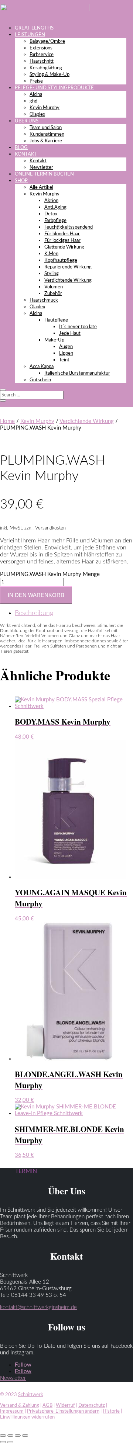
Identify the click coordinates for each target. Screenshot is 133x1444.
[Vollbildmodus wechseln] (10, 1435)
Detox (50, 214)
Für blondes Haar (62, 234)
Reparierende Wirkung (68, 267)
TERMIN (26, 1171)
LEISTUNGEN (30, 34)
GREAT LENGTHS (34, 28)
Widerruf (65, 1405)
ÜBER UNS (26, 121)
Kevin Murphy (44, 107)
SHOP (21, 180)
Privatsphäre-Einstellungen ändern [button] (63, 1411)
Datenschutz (91, 1405)
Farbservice (42, 54)
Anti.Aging (55, 207)
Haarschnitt (42, 61)
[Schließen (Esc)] (25, 1435)
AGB (47, 1405)
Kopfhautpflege (60, 260)
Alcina (36, 94)
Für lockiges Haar (62, 240)
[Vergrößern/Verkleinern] (3, 1435)
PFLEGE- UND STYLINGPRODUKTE (54, 88)
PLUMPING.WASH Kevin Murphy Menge (50, 574)
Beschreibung (34, 613)
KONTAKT (26, 154)
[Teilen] (18, 1435)
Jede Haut (70, 333)
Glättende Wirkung (64, 247)
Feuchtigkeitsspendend (68, 227)
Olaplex (37, 114)
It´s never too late (78, 326)
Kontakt (38, 161)
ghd (33, 101)
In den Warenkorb (36, 595)
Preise (36, 81)
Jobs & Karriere (46, 141)
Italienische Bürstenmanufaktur (77, 373)
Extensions (41, 48)
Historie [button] (111, 1411)
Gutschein (40, 380)
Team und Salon (46, 127)
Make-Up (54, 340)
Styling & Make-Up (49, 74)
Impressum (12, 1411)
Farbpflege (55, 220)
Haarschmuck (44, 300)
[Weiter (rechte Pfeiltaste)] (10, 1442)
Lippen (66, 353)
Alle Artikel (41, 187)
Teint (64, 360)
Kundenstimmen (47, 134)
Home (7, 421)
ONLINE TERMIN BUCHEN (44, 174)
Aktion (51, 200)
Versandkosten (50, 528)
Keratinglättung (46, 68)
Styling (51, 273)
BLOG (21, 147)
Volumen (53, 287)
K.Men (51, 253)
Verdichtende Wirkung (68, 280)
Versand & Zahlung (19, 1405)
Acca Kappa (42, 366)
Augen (66, 346)
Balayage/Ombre (47, 41)
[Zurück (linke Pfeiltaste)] (3, 1442)
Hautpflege (56, 320)
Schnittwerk (30, 1394)
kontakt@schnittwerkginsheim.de (38, 1307)
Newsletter (41, 167)
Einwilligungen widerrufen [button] (27, 1417)
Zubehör (53, 293)
